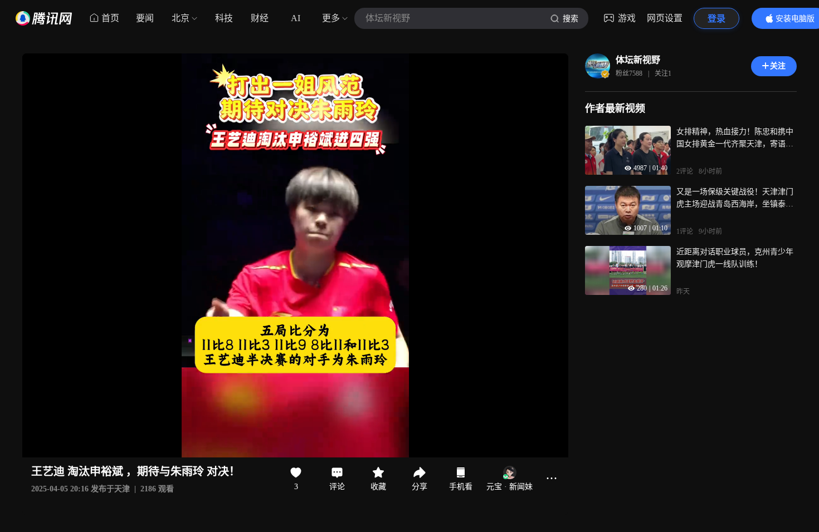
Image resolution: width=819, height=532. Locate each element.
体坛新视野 (638, 60)
